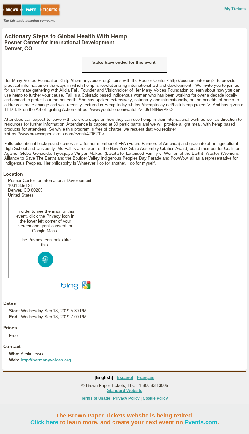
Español (125, 377)
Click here (44, 422)
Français (145, 377)
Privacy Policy (126, 398)
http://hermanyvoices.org (46, 360)
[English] (104, 377)
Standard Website (124, 390)
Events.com (200, 422)
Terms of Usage (95, 398)
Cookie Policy (155, 398)
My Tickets (235, 8)
